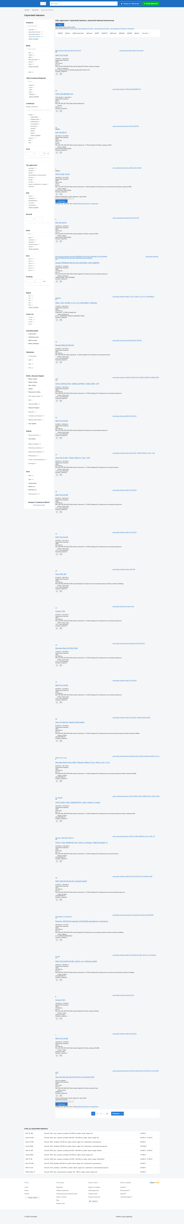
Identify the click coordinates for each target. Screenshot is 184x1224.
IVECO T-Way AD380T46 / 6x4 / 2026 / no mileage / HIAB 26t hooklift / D (81, 843)
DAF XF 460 (29, 1150)
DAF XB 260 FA (61, 132)
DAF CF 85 (28, 1159)
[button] (57, 74)
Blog (57, 1200)
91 (107, 1114)
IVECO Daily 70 (30, 1172)
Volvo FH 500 (29, 1137)
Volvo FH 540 (29, 1163)
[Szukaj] (52, 3)
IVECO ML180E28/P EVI (64, 94)
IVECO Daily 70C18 (62, 174)
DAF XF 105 (29, 1167)
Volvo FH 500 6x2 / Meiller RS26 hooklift (69, 722)
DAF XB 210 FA (61, 223)
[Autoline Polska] (31, 3)
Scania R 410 (60, 1000)
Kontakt (26, 1193)
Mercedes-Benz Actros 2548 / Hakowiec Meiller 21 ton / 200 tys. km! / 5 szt (82, 762)
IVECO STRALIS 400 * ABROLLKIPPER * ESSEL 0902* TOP (77, 384)
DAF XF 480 (29, 1133)
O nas (26, 1187)
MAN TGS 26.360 (61, 685)
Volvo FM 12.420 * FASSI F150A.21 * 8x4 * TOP (72, 458)
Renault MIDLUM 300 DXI (64, 345)
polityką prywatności (83, 203)
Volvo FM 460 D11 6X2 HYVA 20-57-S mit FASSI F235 (74, 1077)
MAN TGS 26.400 (61, 495)
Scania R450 (29, 1146)
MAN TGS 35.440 (61, 55)
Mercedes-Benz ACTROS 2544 (66, 648)
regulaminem (94, 203)
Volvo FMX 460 (60, 574)
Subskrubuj (61, 201)
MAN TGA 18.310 (61, 421)
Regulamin (59, 1187)
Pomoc (26, 1190)
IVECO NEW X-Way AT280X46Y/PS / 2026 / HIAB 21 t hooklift (77, 802)
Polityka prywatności (62, 1190)
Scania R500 (29, 1155)
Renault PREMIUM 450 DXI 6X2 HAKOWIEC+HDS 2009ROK (77, 263)
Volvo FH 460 (29, 1142)
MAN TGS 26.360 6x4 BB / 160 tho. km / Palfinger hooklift (76, 961)
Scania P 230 (60, 611)
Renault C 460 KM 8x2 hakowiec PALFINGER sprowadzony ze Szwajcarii (81, 921)
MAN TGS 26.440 (61, 537)
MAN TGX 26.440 (61, 1038)
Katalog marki (60, 1203)
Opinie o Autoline (61, 1197)
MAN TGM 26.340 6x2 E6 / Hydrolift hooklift (71, 881)
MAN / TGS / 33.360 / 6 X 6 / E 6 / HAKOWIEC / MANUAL (76, 303)
